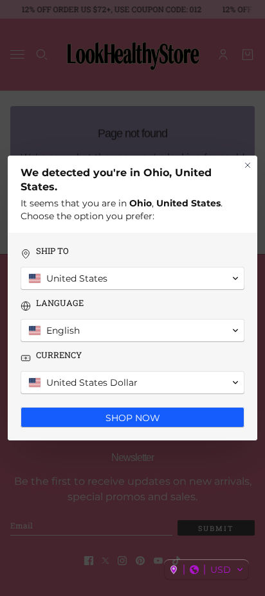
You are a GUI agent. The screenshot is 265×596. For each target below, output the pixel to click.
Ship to (52, 251)
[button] (206, 569)
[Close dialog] (248, 165)
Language (60, 303)
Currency (59, 355)
